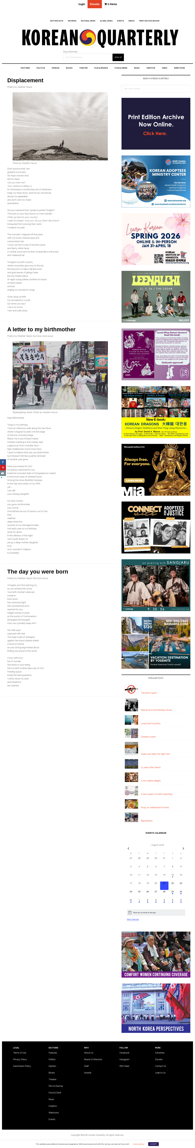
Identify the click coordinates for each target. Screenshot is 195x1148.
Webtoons (54, 1112)
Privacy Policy (20, 1059)
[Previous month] (128, 848)
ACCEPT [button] (153, 1144)
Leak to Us (160, 1072)
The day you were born (37, 571)
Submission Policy (22, 1066)
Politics (52, 1059)
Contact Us (160, 1066)
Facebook (124, 1053)
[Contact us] (3, 473)
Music (51, 1099)
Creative (53, 1106)
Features (53, 1053)
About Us (88, 1053)
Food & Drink (55, 1092)
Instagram (124, 1059)
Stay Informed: (70, 51)
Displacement (25, 80)
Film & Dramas (56, 1086)
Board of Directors (93, 1059)
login (82, 4)
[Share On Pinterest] (3, 467)
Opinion (52, 1066)
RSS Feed (124, 1066)
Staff (86, 1066)
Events (52, 1119)
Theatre (52, 1079)
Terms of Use (19, 1053)
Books (52, 1072)
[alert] (156, 912)
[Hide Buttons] (1, 477)
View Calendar (133, 919)
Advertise (159, 1053)
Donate (94, 4)
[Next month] (183, 848)
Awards (87, 1072)
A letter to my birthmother (41, 329)
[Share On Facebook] (3, 462)
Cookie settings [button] (138, 1144)
